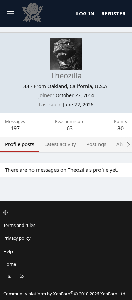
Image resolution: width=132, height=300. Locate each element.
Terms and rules (19, 225)
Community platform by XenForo (64, 294)
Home (9, 264)
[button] (65, 212)
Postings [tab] (96, 144)
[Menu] (10, 13)
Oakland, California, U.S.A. (78, 86)
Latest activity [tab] (60, 144)
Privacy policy (17, 238)
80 (120, 128)
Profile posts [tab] (19, 144)
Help (8, 251)
